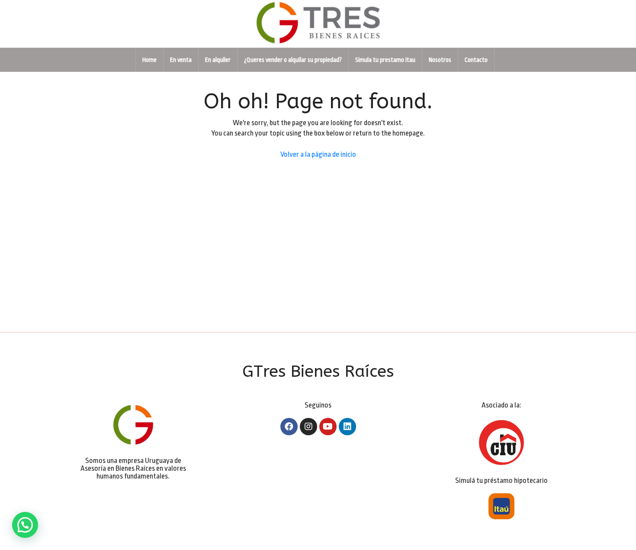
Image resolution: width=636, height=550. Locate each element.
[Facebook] (289, 426)
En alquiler (218, 59)
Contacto (476, 59)
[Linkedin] (347, 426)
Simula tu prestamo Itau (385, 59)
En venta (181, 59)
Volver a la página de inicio (318, 154)
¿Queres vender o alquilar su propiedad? (293, 59)
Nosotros (440, 59)
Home (149, 59)
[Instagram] (308, 426)
